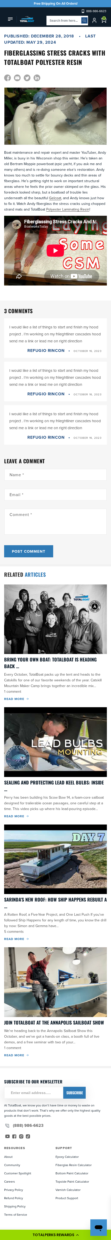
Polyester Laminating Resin (67, 209)
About (8, 1156)
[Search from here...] (84, 20)
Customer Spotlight (17, 1173)
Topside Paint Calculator (72, 1181)
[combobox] (67, 20)
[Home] (25, 19)
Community (12, 1165)
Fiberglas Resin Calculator (74, 1165)
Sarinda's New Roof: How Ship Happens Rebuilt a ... (55, 903)
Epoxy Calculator (67, 1156)
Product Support (67, 1198)
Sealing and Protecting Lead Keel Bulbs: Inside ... (54, 785)
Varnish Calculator (68, 1190)
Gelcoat (55, 198)
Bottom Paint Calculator (72, 1173)
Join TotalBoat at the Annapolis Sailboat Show (54, 1022)
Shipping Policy (15, 1206)
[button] (55, 1235)
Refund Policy (13, 1198)
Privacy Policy (13, 1190)
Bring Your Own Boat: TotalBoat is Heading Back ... (50, 662)
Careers (9, 1181)
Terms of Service (15, 1214)
